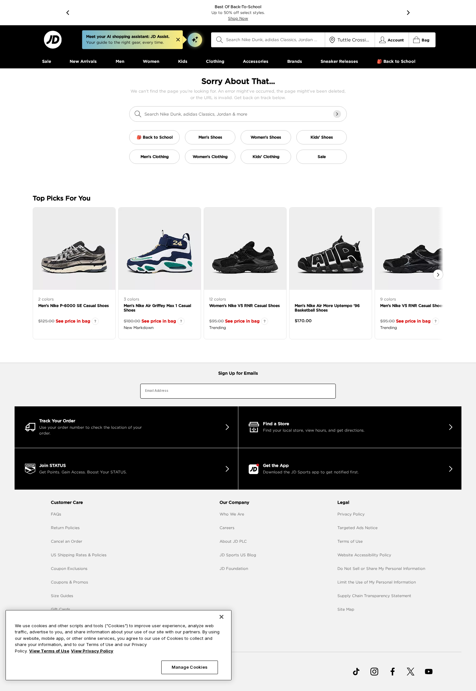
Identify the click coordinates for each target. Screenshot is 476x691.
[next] (408, 13)
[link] (53, 40)
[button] (195, 40)
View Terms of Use (49, 650)
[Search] (219, 40)
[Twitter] (410, 671)
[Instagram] (374, 671)
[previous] (68, 13)
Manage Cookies (190, 667)
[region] (118, 645)
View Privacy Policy (92, 650)
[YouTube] (429, 671)
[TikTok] (356, 671)
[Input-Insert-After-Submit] (337, 114)
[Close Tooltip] (178, 40)
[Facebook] (392, 671)
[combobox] (268, 39)
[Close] (221, 617)
